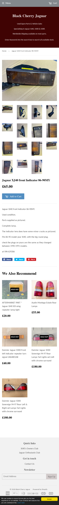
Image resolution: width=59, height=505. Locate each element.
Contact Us (29, 464)
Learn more (21, 503)
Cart (55, 3)
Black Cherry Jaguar (29, 15)
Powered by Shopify (40, 489)
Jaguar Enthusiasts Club (29, 453)
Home (4, 51)
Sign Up (51, 476)
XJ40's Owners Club (29, 449)
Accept (49, 499)
